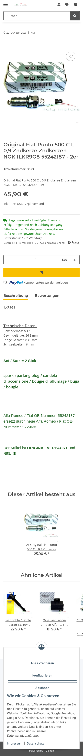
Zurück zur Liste (16, 32)
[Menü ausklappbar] (5, 2)
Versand (38, 204)
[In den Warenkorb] (6, 46)
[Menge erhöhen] (74, 259)
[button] (59, 4)
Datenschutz (35, 743)
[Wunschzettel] (67, 4)
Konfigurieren (42, 675)
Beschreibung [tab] (15, 296)
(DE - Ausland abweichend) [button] (49, 243)
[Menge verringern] (8, 259)
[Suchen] (75, 15)
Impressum (14, 743)
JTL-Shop (49, 750)
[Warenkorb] (75, 4)
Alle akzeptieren (42, 663)
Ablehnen (42, 687)
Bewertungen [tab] (47, 296)
